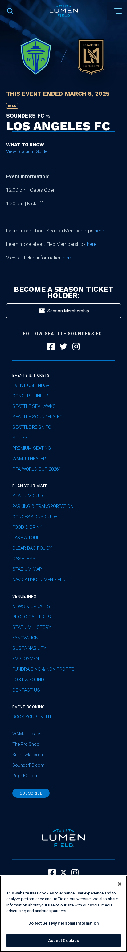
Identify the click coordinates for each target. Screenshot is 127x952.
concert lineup (30, 396)
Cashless (23, 558)
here (99, 231)
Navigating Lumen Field (39, 579)
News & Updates (31, 606)
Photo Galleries (31, 617)
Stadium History (31, 627)
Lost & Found (28, 679)
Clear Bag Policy (32, 548)
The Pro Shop (25, 744)
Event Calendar (31, 385)
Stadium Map (27, 569)
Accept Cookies (63, 940)
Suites (20, 438)
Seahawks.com (27, 754)
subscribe (31, 793)
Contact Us (26, 690)
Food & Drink (27, 527)
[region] (63, 913)
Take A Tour (26, 538)
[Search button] (10, 11)
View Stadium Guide (27, 151)
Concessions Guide (34, 517)
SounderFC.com (28, 765)
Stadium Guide (28, 496)
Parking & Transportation (42, 506)
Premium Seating (31, 448)
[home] (64, 11)
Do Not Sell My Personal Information (63, 923)
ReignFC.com (25, 775)
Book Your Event (32, 717)
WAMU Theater (29, 458)
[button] (117, 11)
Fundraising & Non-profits (43, 669)
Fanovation (25, 638)
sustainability (29, 648)
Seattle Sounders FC (37, 417)
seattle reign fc (31, 427)
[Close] (119, 884)
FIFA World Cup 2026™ (36, 469)
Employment (27, 659)
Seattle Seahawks (34, 406)
